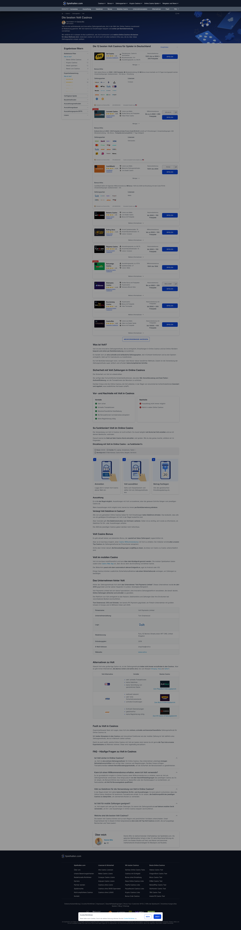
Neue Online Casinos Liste (134, 881)
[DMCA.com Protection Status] (151, 912)
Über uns (77, 870)
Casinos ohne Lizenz (105, 885)
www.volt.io (142, 652)
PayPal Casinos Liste (132, 885)
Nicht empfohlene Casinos (83, 892)
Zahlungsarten (76, 13)
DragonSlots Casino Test (158, 873)
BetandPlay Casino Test (157, 885)
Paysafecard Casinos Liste (134, 889)
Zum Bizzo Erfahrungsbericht (164, 702)
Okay (157, 917)
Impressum (100, 904)
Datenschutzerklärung (72, 904)
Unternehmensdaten (140, 9)
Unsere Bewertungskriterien (84, 873)
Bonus (110, 9)
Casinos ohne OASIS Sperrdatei (109, 889)
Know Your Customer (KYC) (134, 904)
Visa (159, 669)
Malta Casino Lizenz (105, 873)
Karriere (77, 881)
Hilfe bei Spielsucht (152, 904)
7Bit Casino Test (155, 892)
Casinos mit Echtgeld (132, 873)
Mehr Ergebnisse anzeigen (136, 339)
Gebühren (99, 9)
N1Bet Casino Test (155, 881)
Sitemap (126, 906)
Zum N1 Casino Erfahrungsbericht (165, 716)
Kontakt (76, 896)
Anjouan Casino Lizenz (106, 881)
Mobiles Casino (122, 9)
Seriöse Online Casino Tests (135, 870)
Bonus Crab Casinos (132, 896)
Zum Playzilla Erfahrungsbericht (164, 689)
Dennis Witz (80, 21)
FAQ (175, 9)
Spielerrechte (78, 889)
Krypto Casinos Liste (132, 892)
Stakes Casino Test (156, 870)
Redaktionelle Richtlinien (82, 877)
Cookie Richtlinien (129, 918)
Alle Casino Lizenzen (105, 870)
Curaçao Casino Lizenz (106, 877)
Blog (120, 906)
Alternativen (156, 9)
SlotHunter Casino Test (157, 889)
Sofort (166, 669)
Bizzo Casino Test (155, 877)
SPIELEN (170, 57)
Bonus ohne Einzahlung (133, 877)
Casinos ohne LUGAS (105, 892)
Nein (148, 917)
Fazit (168, 9)
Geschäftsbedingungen (114, 904)
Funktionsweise (72, 9)
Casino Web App (108, 564)
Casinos (68, 13)
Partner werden (79, 885)
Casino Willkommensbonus (129, 542)
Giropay (154, 669)
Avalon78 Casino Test (157, 896)
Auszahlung (87, 9)
